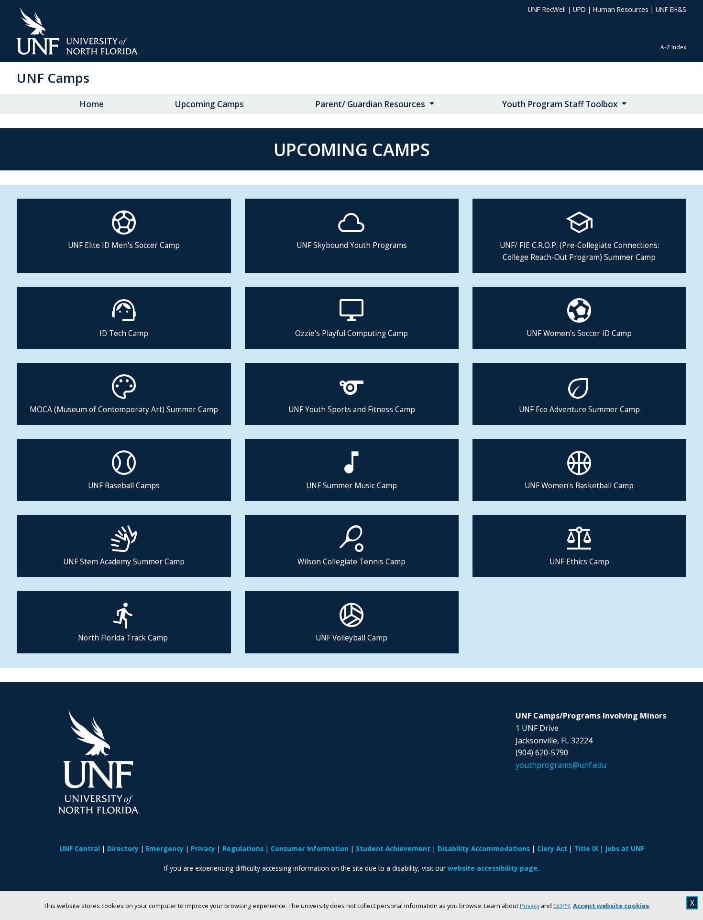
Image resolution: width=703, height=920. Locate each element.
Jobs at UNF (624, 848)
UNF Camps (53, 78)
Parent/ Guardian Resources (370, 104)
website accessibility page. (493, 868)
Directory (123, 848)
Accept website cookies (611, 905)
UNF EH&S (671, 9)
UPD (579, 9)
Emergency (165, 848)
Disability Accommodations (484, 848)
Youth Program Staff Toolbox (559, 104)
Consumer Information (310, 848)
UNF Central (79, 848)
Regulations (243, 848)
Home (91, 104)
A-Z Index (673, 47)
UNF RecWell (547, 9)
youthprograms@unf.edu (561, 765)
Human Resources (620, 9)
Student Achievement (393, 848)
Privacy (529, 905)
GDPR (561, 905)
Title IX (586, 848)
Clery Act (552, 848)
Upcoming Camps (209, 104)
